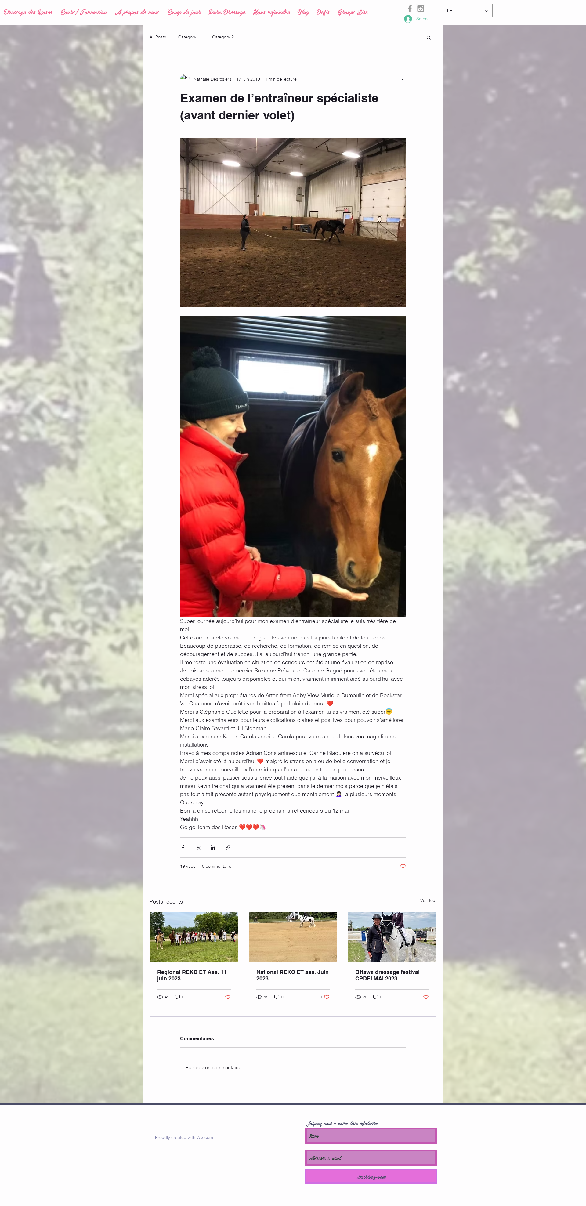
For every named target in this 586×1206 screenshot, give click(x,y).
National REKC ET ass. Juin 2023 (292, 975)
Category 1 (189, 37)
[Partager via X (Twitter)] (198, 847)
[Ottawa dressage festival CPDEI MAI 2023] (392, 937)
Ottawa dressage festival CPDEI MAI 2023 (387, 975)
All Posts (158, 37)
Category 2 (223, 37)
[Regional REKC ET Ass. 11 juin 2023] (194, 937)
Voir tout (428, 900)
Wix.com (205, 1137)
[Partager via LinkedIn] (213, 847)
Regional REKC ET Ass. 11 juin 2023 (192, 975)
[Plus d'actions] (402, 79)
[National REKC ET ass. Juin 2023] (293, 937)
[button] (429, 37)
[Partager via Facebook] (183, 847)
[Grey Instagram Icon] (420, 8)
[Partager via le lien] (228, 847)
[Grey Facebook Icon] (409, 8)
